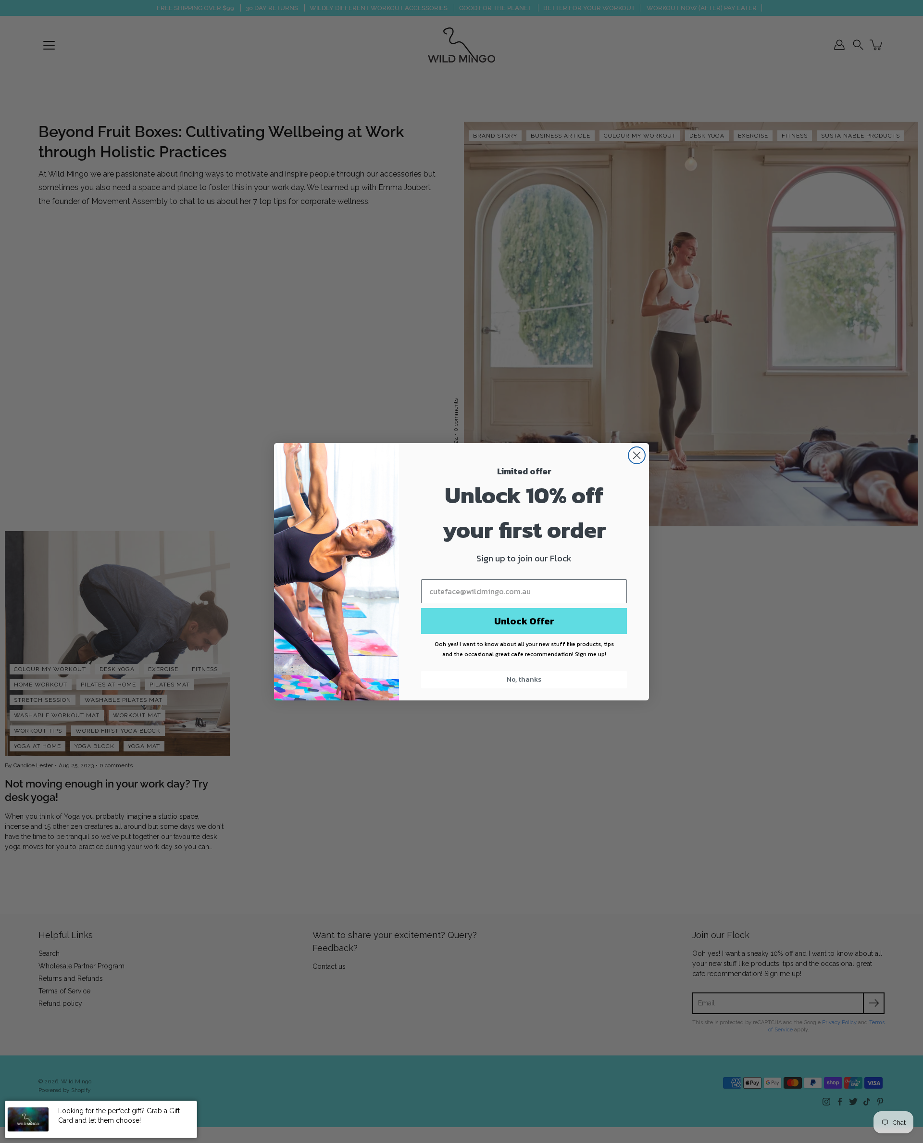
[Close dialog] (636, 455)
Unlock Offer (524, 621)
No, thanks (524, 679)
